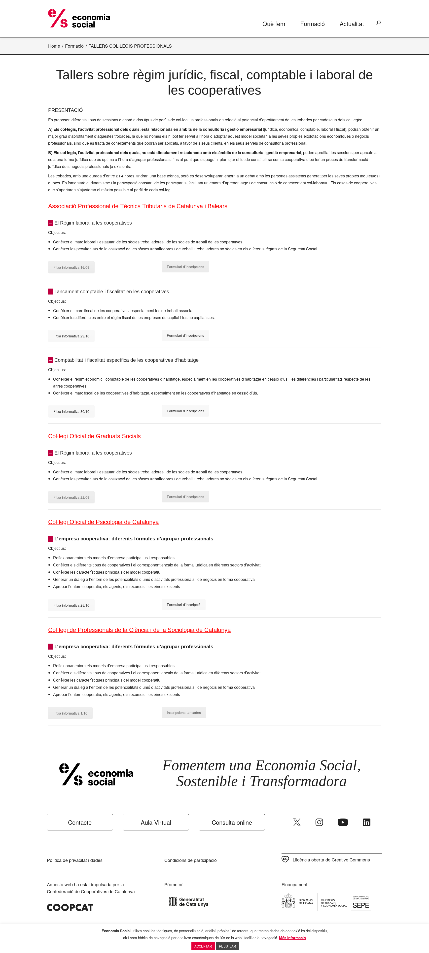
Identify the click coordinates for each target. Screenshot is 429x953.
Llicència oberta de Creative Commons (331, 859)
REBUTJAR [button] (227, 946)
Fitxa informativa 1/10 (70, 713)
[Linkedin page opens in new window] (366, 822)
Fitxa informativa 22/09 (71, 497)
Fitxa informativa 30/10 (71, 411)
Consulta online (232, 822)
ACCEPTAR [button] (203, 946)
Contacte (80, 822)
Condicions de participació (190, 860)
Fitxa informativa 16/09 (71, 267)
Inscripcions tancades (184, 713)
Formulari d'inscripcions (185, 267)
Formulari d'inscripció (183, 605)
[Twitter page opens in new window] (297, 822)
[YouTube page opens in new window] (343, 822)
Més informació (292, 937)
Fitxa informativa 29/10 (71, 335)
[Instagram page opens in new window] (319, 822)
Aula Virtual (156, 822)
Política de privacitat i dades (75, 860)
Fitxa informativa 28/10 (71, 605)
